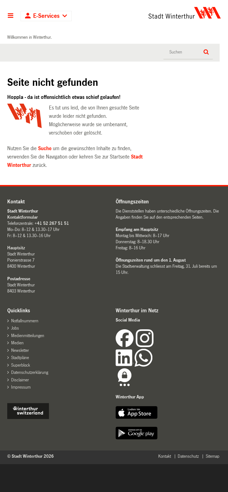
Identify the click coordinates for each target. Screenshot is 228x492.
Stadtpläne (20, 357)
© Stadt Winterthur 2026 (30, 456)
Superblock (20, 365)
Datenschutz (188, 456)
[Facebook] (126, 345)
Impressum (21, 387)
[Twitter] (154, 345)
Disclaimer (20, 379)
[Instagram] (144, 345)
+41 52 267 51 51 (51, 223)
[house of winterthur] (28, 417)
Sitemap (212, 456)
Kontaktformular (22, 217)
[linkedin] (125, 365)
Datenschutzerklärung (29, 372)
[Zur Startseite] (164, 13)
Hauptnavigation (10, 16)
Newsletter (20, 350)
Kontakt (164, 456)
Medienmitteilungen (27, 335)
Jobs (15, 328)
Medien (17, 342)
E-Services (46, 16)
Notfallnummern (24, 320)
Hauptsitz (16, 247)
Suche (44, 148)
